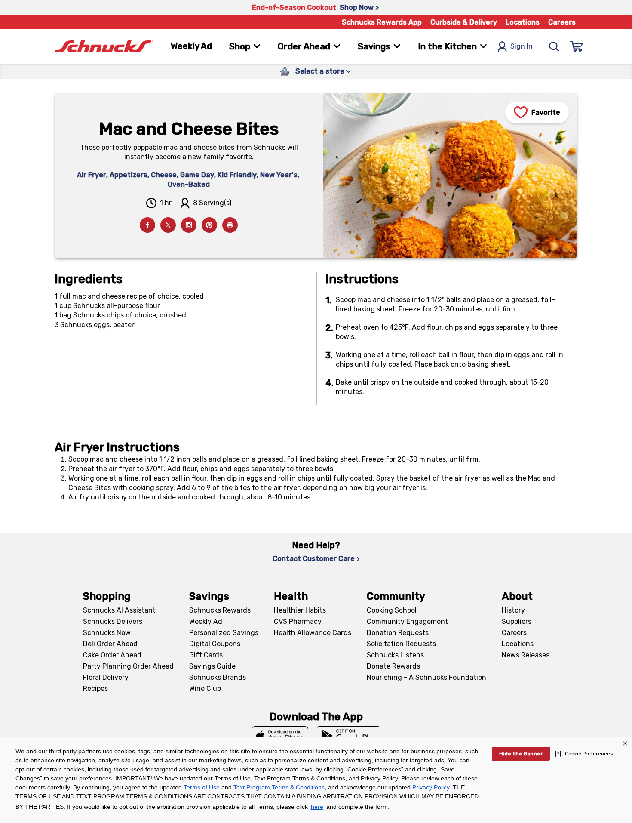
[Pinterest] (209, 225)
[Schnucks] (104, 46)
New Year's (279, 175)
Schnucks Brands (217, 677)
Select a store (319, 71)
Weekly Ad (191, 46)
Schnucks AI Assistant (119, 610)
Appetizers (128, 175)
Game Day (197, 175)
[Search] (554, 46)
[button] (584, 754)
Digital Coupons (214, 644)
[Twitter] (168, 225)
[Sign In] (576, 46)
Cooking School (392, 610)
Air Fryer (91, 175)
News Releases (525, 655)
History (513, 610)
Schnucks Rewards (220, 610)
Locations (523, 22)
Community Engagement (407, 621)
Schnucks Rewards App (382, 22)
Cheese (164, 175)
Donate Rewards (393, 666)
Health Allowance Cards (312, 633)
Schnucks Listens (395, 655)
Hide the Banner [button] (521, 754)
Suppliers (516, 621)
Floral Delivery (106, 677)
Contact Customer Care (314, 559)
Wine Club (205, 688)
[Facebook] (147, 225)
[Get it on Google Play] (349, 735)
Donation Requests (398, 633)
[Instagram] (188, 225)
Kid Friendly (237, 175)
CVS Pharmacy (298, 621)
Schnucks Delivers (112, 621)
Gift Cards (206, 655)
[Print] (230, 225)
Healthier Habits (300, 610)
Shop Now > (359, 7)
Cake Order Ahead (112, 655)
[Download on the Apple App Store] (280, 735)
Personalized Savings (223, 633)
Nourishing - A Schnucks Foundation (426, 677)
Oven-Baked (189, 184)
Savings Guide (212, 666)
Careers (562, 22)
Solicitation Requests (401, 644)
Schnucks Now (107, 633)
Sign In (521, 46)
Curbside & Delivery (463, 22)
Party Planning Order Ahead (128, 666)
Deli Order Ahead (110, 644)
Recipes (95, 688)
